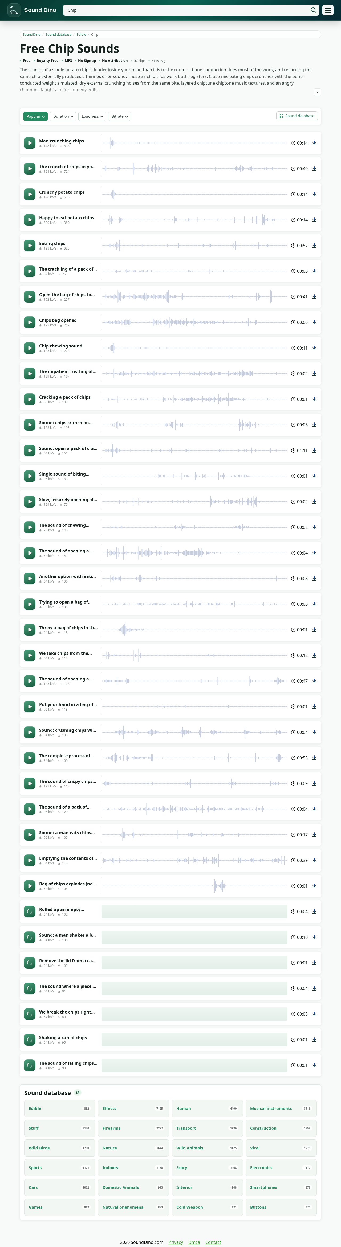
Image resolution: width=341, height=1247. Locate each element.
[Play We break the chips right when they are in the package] (29, 1014)
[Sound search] (313, 10)
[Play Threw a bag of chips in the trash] (29, 630)
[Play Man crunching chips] (29, 143)
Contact (213, 1242)
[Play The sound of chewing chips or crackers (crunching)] (29, 527)
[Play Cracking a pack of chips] (29, 399)
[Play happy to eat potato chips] (29, 220)
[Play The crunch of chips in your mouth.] (29, 169)
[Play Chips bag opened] (29, 322)
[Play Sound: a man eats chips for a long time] (29, 835)
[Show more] (317, 92)
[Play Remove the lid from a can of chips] (29, 963)
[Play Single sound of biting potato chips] (29, 476)
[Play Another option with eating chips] (29, 578)
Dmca (194, 1242)
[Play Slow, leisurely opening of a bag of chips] (29, 502)
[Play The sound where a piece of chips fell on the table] (29, 988)
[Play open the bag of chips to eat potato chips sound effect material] (29, 297)
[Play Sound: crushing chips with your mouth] (29, 732)
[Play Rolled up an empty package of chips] (29, 911)
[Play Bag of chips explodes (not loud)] (29, 886)
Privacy (176, 1242)
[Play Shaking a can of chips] (29, 1040)
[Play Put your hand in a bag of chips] (29, 706)
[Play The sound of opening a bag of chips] (29, 553)
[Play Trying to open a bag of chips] (29, 604)
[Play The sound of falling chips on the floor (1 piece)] (29, 1065)
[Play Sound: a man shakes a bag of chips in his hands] (29, 937)
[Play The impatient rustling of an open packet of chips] (29, 373)
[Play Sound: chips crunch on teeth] (29, 425)
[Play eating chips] (29, 245)
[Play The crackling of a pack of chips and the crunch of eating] (29, 271)
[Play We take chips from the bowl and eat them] (29, 655)
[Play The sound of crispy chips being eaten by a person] (29, 783)
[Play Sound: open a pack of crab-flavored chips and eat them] (29, 450)
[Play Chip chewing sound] (29, 348)
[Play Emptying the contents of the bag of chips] (29, 860)
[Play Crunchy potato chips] (29, 194)
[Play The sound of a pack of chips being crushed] (29, 809)
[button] (297, 115)
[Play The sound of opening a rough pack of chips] (29, 681)
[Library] (328, 10)
